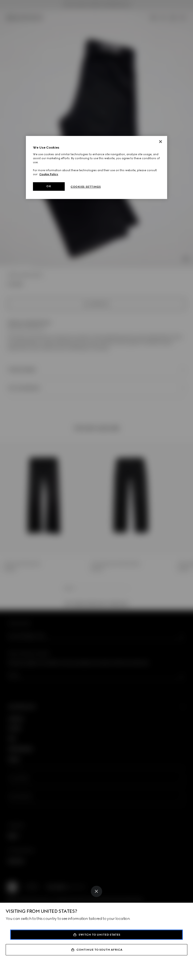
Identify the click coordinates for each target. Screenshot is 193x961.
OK (48, 186)
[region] (96, 167)
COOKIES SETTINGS (86, 186)
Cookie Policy (48, 174)
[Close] (96, 891)
